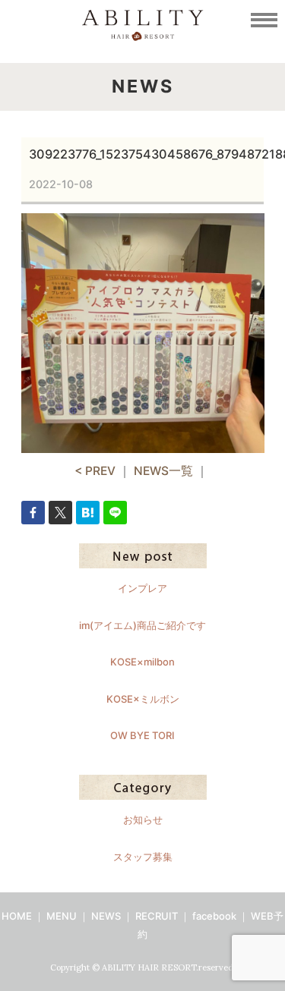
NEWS (106, 916)
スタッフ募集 (143, 857)
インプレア (142, 588)
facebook (214, 916)
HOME (17, 916)
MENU (61, 916)
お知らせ (143, 819)
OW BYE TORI (142, 735)
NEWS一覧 (163, 471)
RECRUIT (156, 916)
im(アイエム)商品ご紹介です (142, 625)
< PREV (95, 471)
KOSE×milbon (142, 662)
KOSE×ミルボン (142, 699)
